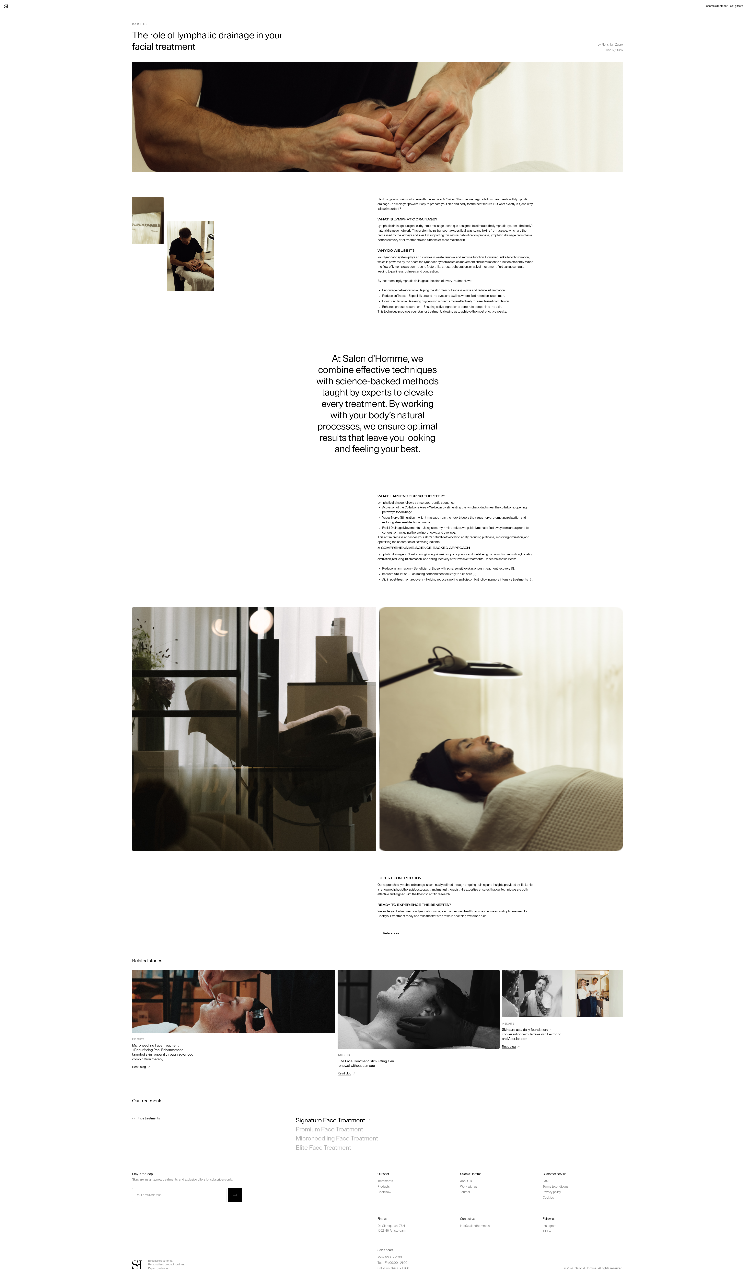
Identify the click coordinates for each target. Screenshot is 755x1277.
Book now (384, 1192)
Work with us (468, 1186)
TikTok (547, 1231)
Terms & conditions (555, 1186)
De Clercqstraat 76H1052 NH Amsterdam (391, 1228)
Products (384, 1186)
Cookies (548, 1197)
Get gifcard (736, 6)
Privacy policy (552, 1192)
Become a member (716, 6)
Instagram (549, 1225)
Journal (465, 1192)
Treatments (385, 1181)
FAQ (546, 1181)
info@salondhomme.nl (475, 1225)
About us (466, 1181)
